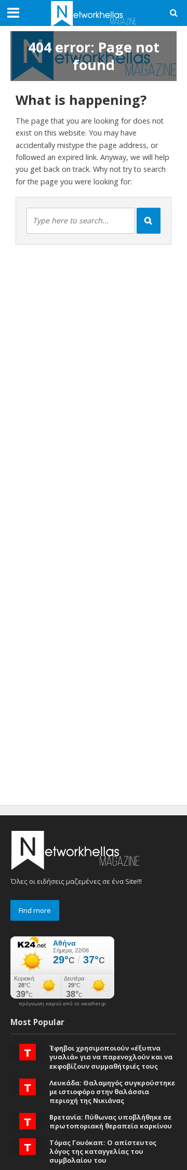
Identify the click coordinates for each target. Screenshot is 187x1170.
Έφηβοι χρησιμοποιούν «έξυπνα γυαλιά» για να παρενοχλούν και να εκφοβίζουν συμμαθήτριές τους (110, 1057)
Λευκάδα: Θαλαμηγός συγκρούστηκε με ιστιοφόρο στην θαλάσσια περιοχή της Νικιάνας (112, 1092)
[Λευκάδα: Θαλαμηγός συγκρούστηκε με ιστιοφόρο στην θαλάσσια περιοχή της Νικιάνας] (27, 1086)
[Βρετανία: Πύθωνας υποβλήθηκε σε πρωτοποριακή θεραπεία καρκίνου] (27, 1120)
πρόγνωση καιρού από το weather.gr (62, 1003)
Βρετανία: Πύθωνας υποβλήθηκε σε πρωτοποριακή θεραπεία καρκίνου (110, 1122)
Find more (35, 910)
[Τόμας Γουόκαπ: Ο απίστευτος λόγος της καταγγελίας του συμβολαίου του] (27, 1145)
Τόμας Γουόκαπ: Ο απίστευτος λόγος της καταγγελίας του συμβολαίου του (102, 1151)
